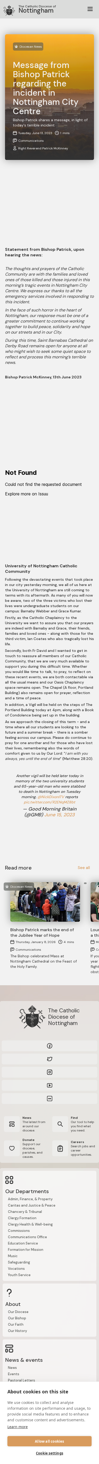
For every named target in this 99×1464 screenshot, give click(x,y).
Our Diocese (18, 1312)
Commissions (19, 1230)
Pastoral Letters (21, 1380)
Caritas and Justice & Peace (31, 1205)
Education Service (23, 1243)
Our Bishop (17, 1318)
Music (13, 1256)
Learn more (17, 1426)
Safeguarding (19, 1262)
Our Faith (15, 1324)
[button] (90, 9)
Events (13, 1374)
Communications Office (27, 1237)
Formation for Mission (25, 1249)
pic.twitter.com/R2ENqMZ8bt (49, 802)
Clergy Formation (22, 1218)
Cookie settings (49, 1453)
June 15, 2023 (59, 815)
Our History (17, 1331)
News (12, 1367)
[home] (6, 9)
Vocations (16, 1268)
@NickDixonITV (50, 796)
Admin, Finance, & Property (30, 1199)
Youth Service (19, 1275)
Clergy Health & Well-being (30, 1224)
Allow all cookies (49, 1441)
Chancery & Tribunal (25, 1211)
